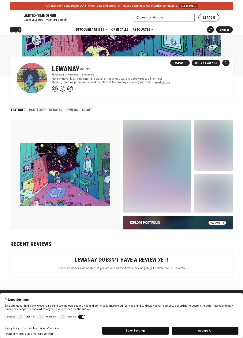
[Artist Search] (210, 29)
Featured (18, 110)
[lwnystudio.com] (55, 89)
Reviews (72, 110)
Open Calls (120, 29)
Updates (55, 110)
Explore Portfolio (145, 223)
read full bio (162, 82)
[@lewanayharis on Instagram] (62, 89)
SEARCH (209, 18)
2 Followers (87, 75)
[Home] (16, 29)
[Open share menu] (225, 63)
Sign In (224, 29)
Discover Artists (90, 29)
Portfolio (37, 110)
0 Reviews (72, 75)
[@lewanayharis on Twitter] (70, 89)
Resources (142, 29)
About (87, 110)
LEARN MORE (188, 6)
